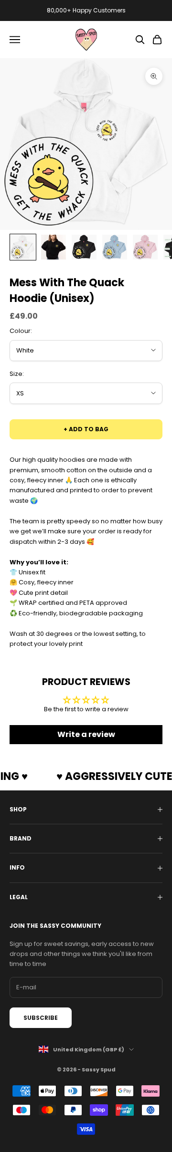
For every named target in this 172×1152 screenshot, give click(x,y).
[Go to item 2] (53, 247)
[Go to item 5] (145, 247)
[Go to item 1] (23, 247)
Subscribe (40, 1018)
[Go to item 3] (84, 247)
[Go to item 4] (114, 247)
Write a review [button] (86, 734)
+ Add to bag (86, 429)
